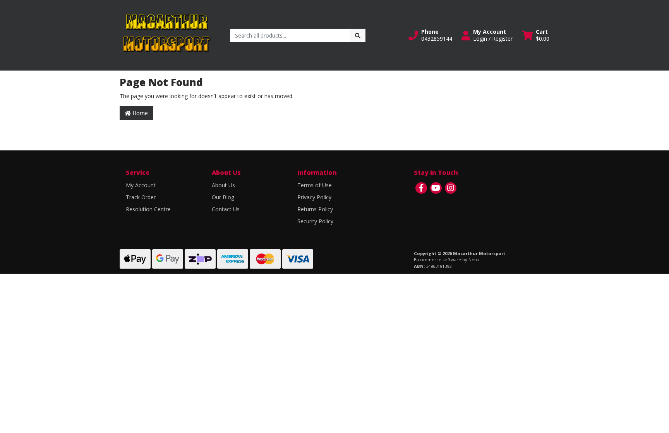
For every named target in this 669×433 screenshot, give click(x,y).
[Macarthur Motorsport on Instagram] (450, 188)
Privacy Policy (314, 197)
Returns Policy (315, 209)
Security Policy (315, 221)
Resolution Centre (148, 209)
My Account (141, 185)
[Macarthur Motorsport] (166, 34)
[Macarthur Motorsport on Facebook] (421, 188)
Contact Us (226, 209)
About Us (223, 185)
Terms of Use (314, 185)
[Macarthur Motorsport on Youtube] (436, 188)
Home (139, 113)
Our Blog (223, 197)
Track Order (141, 197)
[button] (430, 35)
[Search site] (357, 35)
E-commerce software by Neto (446, 259)
